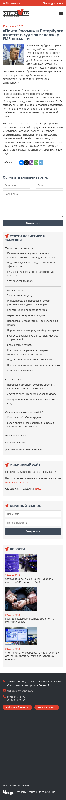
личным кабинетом (17, 482)
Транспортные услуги (17, 289)
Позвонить (13, 3)
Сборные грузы (13, 379)
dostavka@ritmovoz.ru (20, 690)
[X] (26, 162)
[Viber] (31, 162)
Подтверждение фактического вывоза (30, 359)
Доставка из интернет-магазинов (23, 449)
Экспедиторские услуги (21, 295)
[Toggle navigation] (61, 13)
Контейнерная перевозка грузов (27, 310)
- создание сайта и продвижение (34, 792)
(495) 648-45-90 (16, 696)
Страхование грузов (19, 344)
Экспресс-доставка (15, 435)
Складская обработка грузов (24, 417)
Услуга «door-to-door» (20, 281)
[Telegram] (41, 162)
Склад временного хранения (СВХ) (24, 412)
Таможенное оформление (19, 248)
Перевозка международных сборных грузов (33, 330)
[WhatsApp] (36, 162)
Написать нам (46, 707)
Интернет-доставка (15, 442)
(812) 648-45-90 (16, 700)
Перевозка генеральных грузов (26, 315)
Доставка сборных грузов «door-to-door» (31, 394)
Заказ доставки (53, 3)
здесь (38, 488)
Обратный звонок (17, 707)
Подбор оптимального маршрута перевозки (34, 365)
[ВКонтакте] (21, 162)
